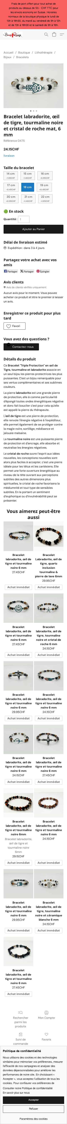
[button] (13, 34)
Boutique (24, 52)
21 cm (28, 198)
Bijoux (7, 57)
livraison (9, 156)
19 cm (44, 187)
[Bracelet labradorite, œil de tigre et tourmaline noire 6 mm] (18, 536)
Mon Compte (46, 1018)
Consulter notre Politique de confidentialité (28, 1088)
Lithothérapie (43, 52)
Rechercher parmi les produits (20, 1022)
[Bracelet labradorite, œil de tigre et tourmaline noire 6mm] (18, 802)
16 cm (44, 175)
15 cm (27, 175)
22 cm (45, 198)
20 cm (11, 198)
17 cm (11, 187)
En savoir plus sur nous (16, 1093)
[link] (33, 1117)
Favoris (46, 1039)
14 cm (10, 175)
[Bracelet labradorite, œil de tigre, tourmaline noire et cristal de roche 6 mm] (48, 608)
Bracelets (22, 57)
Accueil (8, 52)
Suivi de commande (20, 1042)
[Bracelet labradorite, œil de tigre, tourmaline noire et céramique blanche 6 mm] (48, 883)
